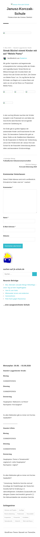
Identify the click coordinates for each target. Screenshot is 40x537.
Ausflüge (21, 510)
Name (5, 217)
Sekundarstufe (8, 521)
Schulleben (25, 517)
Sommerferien (10, 296)
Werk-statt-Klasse (28, 521)
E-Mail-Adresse (9, 227)
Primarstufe (17, 517)
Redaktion (23, 58)
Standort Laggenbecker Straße (22, 48)
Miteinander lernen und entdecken (17, 293)
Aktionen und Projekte (10, 510)
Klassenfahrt (30, 514)
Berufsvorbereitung (9, 514)
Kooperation (7, 517)
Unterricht (17, 521)
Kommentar (8, 187)
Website (6, 236)
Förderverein (20, 514)
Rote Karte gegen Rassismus (15, 299)
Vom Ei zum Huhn (11, 290)
